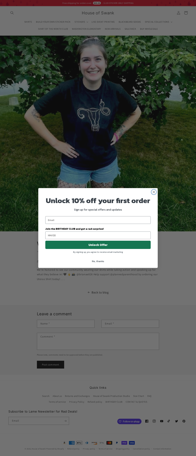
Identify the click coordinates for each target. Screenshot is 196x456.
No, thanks (98, 261)
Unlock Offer (98, 245)
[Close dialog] (153, 192)
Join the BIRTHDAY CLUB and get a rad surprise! (74, 229)
